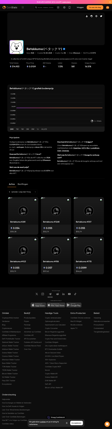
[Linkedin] (63, 295)
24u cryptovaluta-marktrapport (56, 346)
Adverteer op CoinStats (32, 332)
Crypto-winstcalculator (53, 318)
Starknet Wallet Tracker (10, 342)
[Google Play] (73, 305)
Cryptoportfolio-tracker (10, 318)
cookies (43, 422)
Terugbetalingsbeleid (101, 332)
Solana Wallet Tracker (10, 353)
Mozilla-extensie (76, 325)
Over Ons (27, 349)
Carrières (27, 328)
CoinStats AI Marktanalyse (11, 332)
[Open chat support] (107, 424)
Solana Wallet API (51, 377)
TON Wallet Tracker (9, 367)
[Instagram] (42, 295)
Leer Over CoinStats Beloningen (13, 417)
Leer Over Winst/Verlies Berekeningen (16, 410)
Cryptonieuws (7, 328)
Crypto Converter (51, 328)
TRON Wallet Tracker (9, 370)
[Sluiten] (109, 2)
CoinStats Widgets (51, 342)
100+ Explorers (50, 360)
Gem (59, 151)
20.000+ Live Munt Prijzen (54, 356)
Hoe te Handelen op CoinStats (13, 413)
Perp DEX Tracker (8, 380)
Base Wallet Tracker (9, 363)
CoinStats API (29, 335)
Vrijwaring (97, 318)
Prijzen (26, 321)
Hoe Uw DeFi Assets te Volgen (13, 406)
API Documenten (30, 339)
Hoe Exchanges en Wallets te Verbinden (16, 403)
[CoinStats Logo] (10, 7)
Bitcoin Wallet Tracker (10, 374)
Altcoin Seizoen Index (53, 353)
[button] (11, 129)
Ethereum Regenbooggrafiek (55, 335)
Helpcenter (6, 399)
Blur (88, 148)
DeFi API (48, 384)
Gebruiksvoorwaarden (102, 321)
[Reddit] (57, 295)
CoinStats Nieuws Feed (32, 346)
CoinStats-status (8, 424)
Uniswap (65, 151)
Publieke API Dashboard (33, 342)
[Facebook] (75, 295)
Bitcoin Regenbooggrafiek (54, 332)
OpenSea (77, 148)
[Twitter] (36, 295)
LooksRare (95, 148)
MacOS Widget (76, 321)
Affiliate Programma (9, 335)
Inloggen (80, 7)
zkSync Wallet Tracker (10, 346)
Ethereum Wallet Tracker (11, 360)
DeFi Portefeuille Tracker (11, 339)
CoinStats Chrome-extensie (80, 318)
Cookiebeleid (99, 328)
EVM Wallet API (50, 380)
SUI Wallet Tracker (8, 377)
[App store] (38, 305)
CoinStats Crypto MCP (53, 367)
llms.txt (47, 370)
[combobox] (22, 192)
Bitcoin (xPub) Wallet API (54, 387)
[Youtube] (69, 295)
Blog (3, 325)
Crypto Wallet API (51, 374)
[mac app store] (56, 305)
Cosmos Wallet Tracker (10, 356)
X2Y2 (83, 148)
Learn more (66, 2)
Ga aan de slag (95, 7)
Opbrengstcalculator (52, 321)
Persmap (27, 325)
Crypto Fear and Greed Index (55, 339)
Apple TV (74, 328)
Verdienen (6, 321)
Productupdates (30, 318)
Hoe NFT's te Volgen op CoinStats (14, 420)
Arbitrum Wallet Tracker (10, 349)
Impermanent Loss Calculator (55, 325)
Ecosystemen (7, 384)
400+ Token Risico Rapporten (56, 363)
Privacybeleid (99, 325)
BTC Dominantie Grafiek (53, 349)
